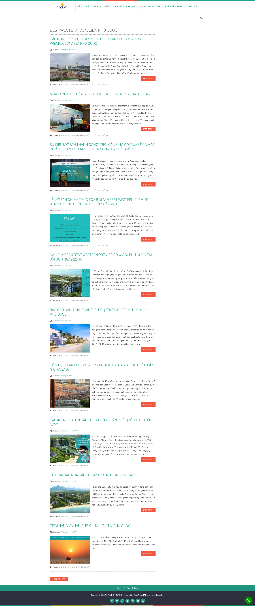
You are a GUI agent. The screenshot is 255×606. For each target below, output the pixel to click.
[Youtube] (127, 601)
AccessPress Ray (157, 595)
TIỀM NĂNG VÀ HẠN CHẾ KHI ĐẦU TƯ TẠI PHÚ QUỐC (90, 526)
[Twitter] (117, 601)
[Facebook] (112, 601)
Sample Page (132, 588)
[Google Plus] (122, 601)
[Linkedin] (138, 601)
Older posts (59, 579)
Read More (148, 78)
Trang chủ (121, 588)
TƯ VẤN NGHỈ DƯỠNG (114, 595)
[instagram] (143, 601)
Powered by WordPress (133, 595)
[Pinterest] (133, 601)
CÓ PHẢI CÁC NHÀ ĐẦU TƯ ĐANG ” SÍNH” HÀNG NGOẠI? (92, 475)
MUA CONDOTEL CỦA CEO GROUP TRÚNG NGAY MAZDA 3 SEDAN (100, 94)
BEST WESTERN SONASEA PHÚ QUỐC (75, 84)
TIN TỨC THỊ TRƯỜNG (99, 84)
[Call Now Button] (248, 600)
